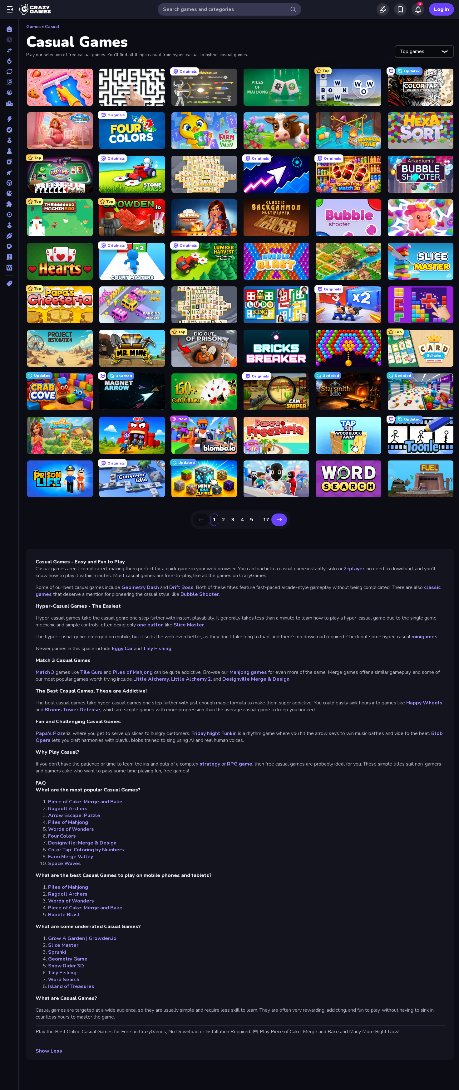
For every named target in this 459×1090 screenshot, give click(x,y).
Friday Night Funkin (214, 733)
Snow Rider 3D (66, 965)
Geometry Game (67, 959)
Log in (441, 9)
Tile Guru (91, 672)
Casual (52, 27)
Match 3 (46, 672)
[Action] (9, 119)
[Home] (9, 29)
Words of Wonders (71, 829)
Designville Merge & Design (255, 679)
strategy (210, 764)
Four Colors (62, 836)
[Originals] (9, 82)
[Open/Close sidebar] (9, 9)
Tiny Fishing (157, 648)
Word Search (63, 979)
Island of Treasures (71, 986)
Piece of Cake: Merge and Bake (85, 801)
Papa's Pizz (49, 733)
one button (150, 624)
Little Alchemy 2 (191, 679)
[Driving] (9, 183)
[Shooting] (9, 214)
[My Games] (400, 9)
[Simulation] (9, 225)
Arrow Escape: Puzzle (74, 815)
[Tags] (9, 283)
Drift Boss (181, 587)
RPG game (239, 764)
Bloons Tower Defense (72, 709)
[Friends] (383, 9)
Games (33, 27)
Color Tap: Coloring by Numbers (86, 849)
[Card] (9, 161)
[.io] (9, 193)
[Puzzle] (9, 204)
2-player (354, 568)
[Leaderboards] (9, 103)
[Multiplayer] (9, 92)
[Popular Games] (9, 61)
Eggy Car (122, 648)
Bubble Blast (64, 914)
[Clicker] (9, 172)
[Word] (9, 267)
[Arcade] (9, 140)
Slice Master (189, 624)
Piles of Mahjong (133, 672)
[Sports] (9, 236)
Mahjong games (248, 672)
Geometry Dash (140, 587)
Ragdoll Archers (67, 808)
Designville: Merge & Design (82, 842)
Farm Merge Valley (70, 856)
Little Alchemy (151, 679)
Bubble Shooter (199, 594)
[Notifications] (418, 9)
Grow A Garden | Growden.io (82, 938)
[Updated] (9, 71)
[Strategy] (9, 246)
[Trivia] (9, 257)
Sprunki (57, 952)
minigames (424, 636)
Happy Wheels (424, 702)
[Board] (9, 151)
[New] (9, 50)
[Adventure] (9, 129)
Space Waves (64, 863)
